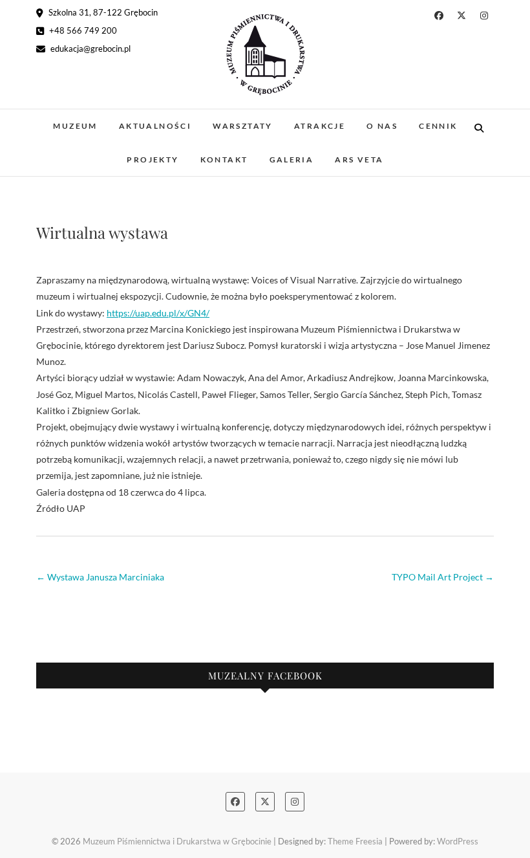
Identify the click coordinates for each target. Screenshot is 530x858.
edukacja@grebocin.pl (89, 48)
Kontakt (224, 159)
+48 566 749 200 (82, 30)
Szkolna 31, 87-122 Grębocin (102, 12)
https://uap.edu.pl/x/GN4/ (158, 312)
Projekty (152, 159)
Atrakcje (319, 126)
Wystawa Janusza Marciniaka (100, 576)
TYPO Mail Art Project (443, 576)
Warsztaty (243, 126)
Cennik (438, 126)
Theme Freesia (355, 841)
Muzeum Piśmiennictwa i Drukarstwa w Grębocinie (177, 841)
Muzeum (75, 126)
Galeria (292, 159)
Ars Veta (359, 159)
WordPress (457, 841)
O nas (382, 126)
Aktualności (155, 126)
